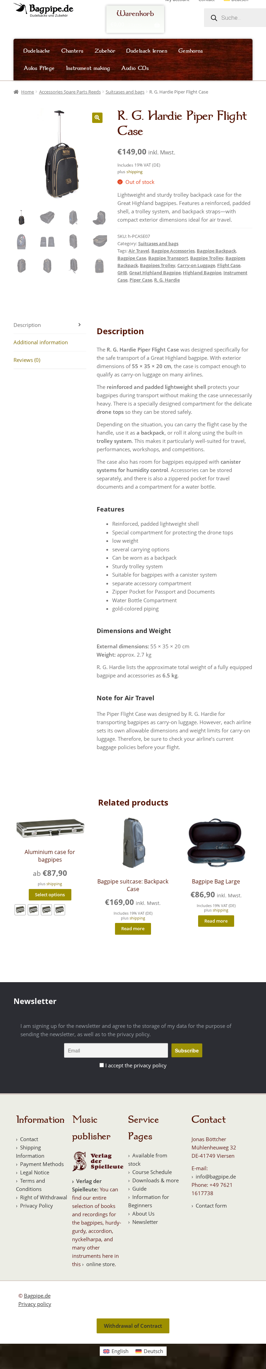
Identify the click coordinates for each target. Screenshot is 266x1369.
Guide (139, 1188)
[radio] (20, 910)
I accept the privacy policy (136, 1065)
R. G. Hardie (167, 280)
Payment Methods (42, 1164)
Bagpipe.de (37, 1295)
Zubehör (105, 50)
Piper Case (141, 280)
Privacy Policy (36, 1205)
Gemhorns (190, 50)
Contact (29, 1139)
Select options (50, 894)
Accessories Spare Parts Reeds (70, 92)
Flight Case (228, 265)
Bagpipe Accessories (173, 251)
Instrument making (88, 68)
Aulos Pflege (39, 68)
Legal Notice (34, 1172)
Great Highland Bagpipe (155, 272)
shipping (134, 172)
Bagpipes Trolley (157, 265)
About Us (143, 1213)
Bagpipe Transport (168, 258)
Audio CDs (135, 68)
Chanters (72, 50)
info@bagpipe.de (216, 1176)
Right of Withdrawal (43, 1197)
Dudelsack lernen (146, 50)
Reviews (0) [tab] (27, 359)
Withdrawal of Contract (133, 1325)
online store (100, 1264)
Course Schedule (152, 1171)
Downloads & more (155, 1180)
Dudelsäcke (37, 50)
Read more (132, 928)
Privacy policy (34, 1303)
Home (27, 92)
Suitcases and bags (125, 92)
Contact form (211, 1205)
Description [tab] (27, 324)
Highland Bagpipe (202, 272)
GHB (122, 272)
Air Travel (138, 251)
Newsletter (145, 1221)
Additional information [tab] (41, 342)
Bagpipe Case (131, 258)
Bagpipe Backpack (216, 251)
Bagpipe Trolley (206, 258)
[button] (97, 118)
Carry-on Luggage (196, 265)
